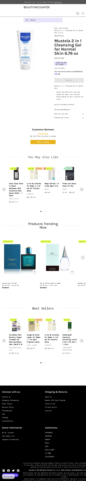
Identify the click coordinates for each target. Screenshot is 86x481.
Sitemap (5, 417)
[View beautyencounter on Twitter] (13, 470)
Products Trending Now (43, 225)
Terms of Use (50, 404)
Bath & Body (63, 28)
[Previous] (4, 189)
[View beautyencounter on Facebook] (8, 470)
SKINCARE (48, 436)
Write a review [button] (43, 142)
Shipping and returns (61, 117)
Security (48, 410)
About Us (48, 397)
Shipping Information (10, 400)
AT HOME (48, 453)
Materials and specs (61, 114)
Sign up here (58, 2)
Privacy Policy (51, 407)
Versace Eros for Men (9, 283)
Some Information (12, 427)
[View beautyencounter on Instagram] (3, 470)
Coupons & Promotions (10, 439)
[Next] (82, 189)
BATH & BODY (49, 450)
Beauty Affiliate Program (55, 400)
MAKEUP (47, 439)
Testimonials (7, 410)
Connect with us (11, 392)
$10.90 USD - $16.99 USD (48, 285)
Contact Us (6, 397)
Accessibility (7, 421)
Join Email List (8, 436)
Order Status (7, 404)
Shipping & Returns (56, 392)
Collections (51, 427)
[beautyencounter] (36, 7)
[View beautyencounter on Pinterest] (18, 470)
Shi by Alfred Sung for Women (50, 283)
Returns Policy (8, 407)
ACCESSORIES (49, 457)
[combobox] (43, 20)
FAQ (3, 414)
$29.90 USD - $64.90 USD (10, 285)
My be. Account (8, 432)
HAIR (46, 446)
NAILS (47, 443)
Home (55, 28)
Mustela (59, 36)
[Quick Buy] (34, 272)
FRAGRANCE (49, 432)
